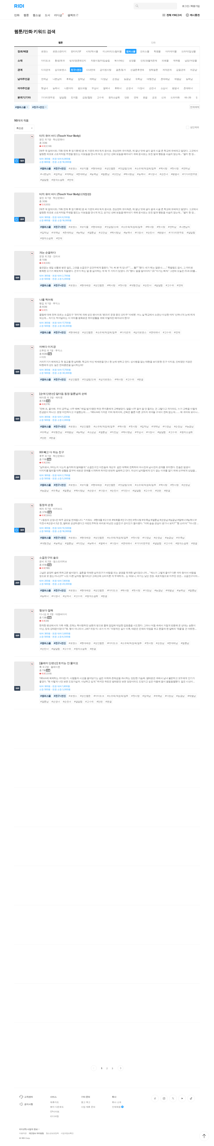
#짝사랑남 (129, 174)
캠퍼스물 (130, 51)
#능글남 (189, 426)
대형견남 (151, 79)
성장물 (132, 60)
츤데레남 (165, 79)
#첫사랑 (174, 168)
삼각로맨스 (60, 69)
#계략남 (69, 174)
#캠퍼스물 (45, 168)
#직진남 (114, 432)
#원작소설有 (57, 179)
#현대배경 (96, 168)
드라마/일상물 (188, 51)
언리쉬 (56, 256)
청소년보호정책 (52, 1133)
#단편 (43, 437)
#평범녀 (175, 174)
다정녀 (141, 88)
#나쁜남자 (45, 174)
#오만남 (116, 174)
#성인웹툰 (110, 168)
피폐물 (165, 60)
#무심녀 (139, 432)
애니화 (187, 97)
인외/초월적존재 (148, 60)
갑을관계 (180, 69)
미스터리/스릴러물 (112, 51)
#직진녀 (125, 490)
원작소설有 (114, 97)
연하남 (44, 79)
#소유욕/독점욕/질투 (145, 168)
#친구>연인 (60, 168)
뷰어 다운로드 (57, 1106)
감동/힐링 (87, 97)
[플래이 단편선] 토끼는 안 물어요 (58, 663)
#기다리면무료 (189, 174)
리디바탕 (54, 1116)
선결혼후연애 (137, 69)
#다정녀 (152, 174)
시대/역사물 (92, 51)
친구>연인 (76, 69)
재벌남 (177, 79)
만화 (17, 15)
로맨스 (44, 51)
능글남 (127, 79)
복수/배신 (119, 60)
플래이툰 (55, 666)
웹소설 (37, 15)
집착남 (81, 79)
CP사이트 (54, 1111)
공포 (154, 97)
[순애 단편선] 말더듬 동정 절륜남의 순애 (63, 393)
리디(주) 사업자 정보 (28, 1129)
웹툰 (26, 15)
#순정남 (178, 426)
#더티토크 (112, 590)
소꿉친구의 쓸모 (49, 557)
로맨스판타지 (59, 51)
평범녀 (175, 88)
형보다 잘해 (46, 610)
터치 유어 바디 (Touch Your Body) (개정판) (65, 194)
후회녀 (118, 88)
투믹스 (56, 303)
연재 (136, 97)
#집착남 (58, 174)
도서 (47, 15)
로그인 (191, 6)
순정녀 (129, 88)
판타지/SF (76, 51)
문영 (41, 256)
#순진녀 (164, 174)
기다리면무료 (48, 97)
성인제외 (194, 127)
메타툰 (42, 397)
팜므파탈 (82, 88)
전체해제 (194, 106)
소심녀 (164, 88)
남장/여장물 (191, 60)
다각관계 (45, 69)
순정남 (115, 79)
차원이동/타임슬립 (100, 60)
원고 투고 (85, 1102)
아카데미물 (171, 51)
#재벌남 (69, 432)
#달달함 (44, 179)
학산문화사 (59, 139)
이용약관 (23, 1133)
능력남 (189, 79)
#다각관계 (125, 332)
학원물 (157, 51)
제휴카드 (54, 1102)
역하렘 (176, 60)
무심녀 (95, 88)
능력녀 (56, 88)
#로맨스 (73, 168)
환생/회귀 (60, 60)
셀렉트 (72, 15)
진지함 (74, 97)
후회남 (69, 79)
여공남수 (194, 69)
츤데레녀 (188, 88)
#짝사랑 (163, 168)
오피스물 (144, 51)
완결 (145, 97)
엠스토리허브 (60, 561)
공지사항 (28, 1104)
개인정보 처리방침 (36, 1133)
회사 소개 (116, 1102)
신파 (163, 97)
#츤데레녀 (154, 332)
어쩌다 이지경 (47, 346)
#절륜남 (105, 174)
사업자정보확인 (67, 1133)
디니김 (42, 614)
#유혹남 (44, 432)
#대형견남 (135, 285)
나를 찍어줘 (46, 299)
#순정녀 (92, 490)
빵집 (41, 303)
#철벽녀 (103, 543)
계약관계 (167, 69)
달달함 (62, 97)
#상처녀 (67, 596)
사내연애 (90, 69)
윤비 (41, 561)
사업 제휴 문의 (88, 1106)
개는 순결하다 (47, 252)
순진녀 (152, 88)
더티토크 (45, 60)
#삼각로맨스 (140, 332)
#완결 (140, 379)
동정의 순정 (46, 505)
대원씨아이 (61, 614)
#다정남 (167, 426)
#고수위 (170, 285)
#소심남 (92, 432)
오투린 (42, 350)
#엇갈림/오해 (125, 168)
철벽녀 (106, 88)
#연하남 (186, 168)
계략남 (92, 79)
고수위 (100, 97)
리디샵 (58, 15)
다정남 (104, 79)
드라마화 (175, 97)
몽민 (41, 139)
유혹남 (138, 79)
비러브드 (57, 508)
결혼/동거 (121, 69)
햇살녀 (44, 88)
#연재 (70, 179)
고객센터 (28, 1096)
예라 (41, 508)
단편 (127, 97)
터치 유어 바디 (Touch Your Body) (60, 135)
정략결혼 (153, 69)
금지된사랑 (105, 69)
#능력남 (94, 174)
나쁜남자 (57, 79)
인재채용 (116, 1106)
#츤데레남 (81, 174)
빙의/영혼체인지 (77, 60)
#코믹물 (84, 168)
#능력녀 (141, 174)
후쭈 (41, 455)
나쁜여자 (68, 88)
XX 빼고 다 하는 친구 (51, 452)
